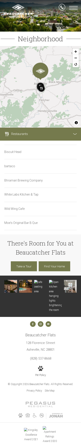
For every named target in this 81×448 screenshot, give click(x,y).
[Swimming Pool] (25, 286)
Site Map (50, 390)
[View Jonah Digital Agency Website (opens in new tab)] (56, 416)
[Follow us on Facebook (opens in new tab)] (33, 324)
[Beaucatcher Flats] (10, 286)
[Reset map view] (76, 64)
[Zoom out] (76, 58)
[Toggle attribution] (76, 122)
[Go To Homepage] (18, 11)
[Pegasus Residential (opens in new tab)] (40, 406)
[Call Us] (62, 8)
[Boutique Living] (70, 286)
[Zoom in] (76, 51)
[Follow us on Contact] (48, 324)
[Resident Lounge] (40, 287)
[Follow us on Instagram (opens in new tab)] (40, 324)
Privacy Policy (34, 390)
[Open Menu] (73, 8)
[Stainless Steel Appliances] (55, 296)
